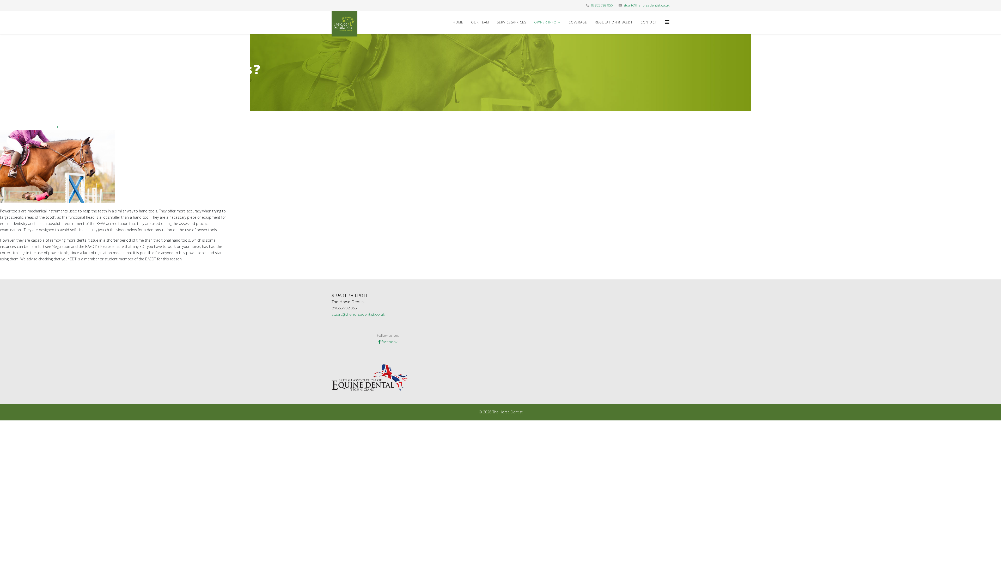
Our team (480, 22)
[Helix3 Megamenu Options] (667, 22)
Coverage (578, 22)
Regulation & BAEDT (614, 22)
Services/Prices (511, 22)
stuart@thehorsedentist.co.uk (646, 5)
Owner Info (545, 22)
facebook (389, 341)
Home (458, 22)
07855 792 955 (602, 5)
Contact (648, 22)
